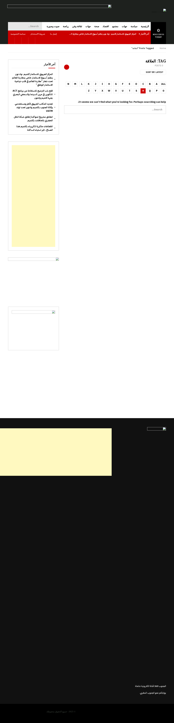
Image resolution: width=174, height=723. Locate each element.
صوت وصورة (53, 26)
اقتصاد (106, 26)
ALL (163, 84)
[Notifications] (11, 40)
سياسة (134, 26)
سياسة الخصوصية (18, 33)
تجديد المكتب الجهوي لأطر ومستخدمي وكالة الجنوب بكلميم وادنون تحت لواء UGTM (34, 107)
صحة (96, 26)
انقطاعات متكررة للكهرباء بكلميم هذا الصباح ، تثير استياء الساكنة (34, 128)
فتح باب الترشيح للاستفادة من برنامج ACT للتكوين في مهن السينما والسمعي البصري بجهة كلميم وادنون (33, 94)
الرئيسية (145, 26)
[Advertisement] (33, 196)
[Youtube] (25, 40)
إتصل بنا (53, 33)
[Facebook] (31, 40)
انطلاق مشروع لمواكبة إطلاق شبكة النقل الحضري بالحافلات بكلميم (33, 118)
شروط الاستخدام (38, 33)
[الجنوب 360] (159, 11)
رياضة (66, 26)
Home (163, 48)
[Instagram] (18, 40)
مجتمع (115, 26)
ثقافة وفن (77, 26)
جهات (124, 26)
